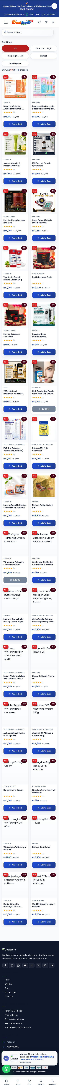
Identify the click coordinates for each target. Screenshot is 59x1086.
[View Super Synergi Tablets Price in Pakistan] (44, 201)
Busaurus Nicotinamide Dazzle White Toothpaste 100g (43, 107)
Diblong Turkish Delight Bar (42, 506)
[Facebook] (5, 965)
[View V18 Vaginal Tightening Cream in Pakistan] (15, 543)
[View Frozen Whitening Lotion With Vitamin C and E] (15, 657)
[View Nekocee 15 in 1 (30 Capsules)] (44, 429)
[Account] (53, 22)
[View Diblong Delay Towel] (44, 828)
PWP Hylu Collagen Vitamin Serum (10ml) (13, 449)
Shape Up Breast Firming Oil (43, 677)
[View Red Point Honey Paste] (44, 258)
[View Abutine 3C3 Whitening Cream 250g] (44, 714)
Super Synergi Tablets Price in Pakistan (42, 221)
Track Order (10, 992)
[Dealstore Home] (22, 22)
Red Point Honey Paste (42, 277)
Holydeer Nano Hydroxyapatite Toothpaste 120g (39, 335)
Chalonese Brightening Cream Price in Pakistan (42, 563)
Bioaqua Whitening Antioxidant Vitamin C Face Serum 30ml (13, 107)
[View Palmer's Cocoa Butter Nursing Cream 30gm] (15, 600)
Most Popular (15, 63)
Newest (43, 56)
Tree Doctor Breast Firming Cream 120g (12, 278)
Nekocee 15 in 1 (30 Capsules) (40, 449)
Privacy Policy (11, 1015)
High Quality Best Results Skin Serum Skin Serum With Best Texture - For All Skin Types (43, 392)
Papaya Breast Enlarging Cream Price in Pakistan (14, 506)
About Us (9, 996)
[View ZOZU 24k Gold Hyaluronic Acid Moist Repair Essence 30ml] (15, 372)
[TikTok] (31, 965)
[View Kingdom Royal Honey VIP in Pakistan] (44, 771)
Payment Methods (13, 1011)
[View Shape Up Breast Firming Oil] (44, 657)
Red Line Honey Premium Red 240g (14, 221)
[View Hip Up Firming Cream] (15, 771)
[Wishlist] (39, 22)
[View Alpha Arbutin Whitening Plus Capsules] (15, 714)
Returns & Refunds (13, 1023)
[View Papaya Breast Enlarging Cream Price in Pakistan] (15, 486)
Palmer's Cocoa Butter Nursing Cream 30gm (13, 620)
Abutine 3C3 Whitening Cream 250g (42, 734)
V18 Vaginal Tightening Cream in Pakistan (13, 563)
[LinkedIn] (51, 965)
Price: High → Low (15, 56)
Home (10, 32)
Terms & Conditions (14, 1019)
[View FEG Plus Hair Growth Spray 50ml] (44, 144)
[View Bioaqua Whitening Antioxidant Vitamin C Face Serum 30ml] (15, 87)
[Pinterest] (45, 965)
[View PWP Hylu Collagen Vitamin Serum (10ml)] (15, 429)
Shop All (9, 984)
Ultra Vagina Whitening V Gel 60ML (14, 848)
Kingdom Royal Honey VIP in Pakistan (43, 791)
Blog (7, 988)
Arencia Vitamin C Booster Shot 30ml (11, 164)
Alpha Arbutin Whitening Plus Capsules (14, 734)
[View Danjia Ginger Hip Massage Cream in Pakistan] (15, 885)
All (15, 48)
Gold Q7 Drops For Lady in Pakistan (43, 905)
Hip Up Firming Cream (13, 790)
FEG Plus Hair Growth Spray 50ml (41, 164)
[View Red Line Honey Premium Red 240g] (15, 201)
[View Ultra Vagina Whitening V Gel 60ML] (15, 828)
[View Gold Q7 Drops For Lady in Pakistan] (44, 885)
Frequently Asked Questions (18, 1027)
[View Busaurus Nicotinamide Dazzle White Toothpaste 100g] (44, 87)
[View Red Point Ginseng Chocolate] (15, 315)
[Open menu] (5, 22)
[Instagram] (12, 965)
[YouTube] (25, 965)
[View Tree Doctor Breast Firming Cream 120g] (15, 258)
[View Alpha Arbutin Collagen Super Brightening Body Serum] (44, 600)
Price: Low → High (43, 48)
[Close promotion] (54, 6)
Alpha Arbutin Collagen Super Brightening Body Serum (43, 620)
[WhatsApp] (18, 965)
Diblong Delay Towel (41, 847)
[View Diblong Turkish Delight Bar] (44, 486)
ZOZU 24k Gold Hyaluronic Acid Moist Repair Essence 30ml (13, 392)
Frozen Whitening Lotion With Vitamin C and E (14, 677)
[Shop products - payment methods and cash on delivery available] (29, 1067)
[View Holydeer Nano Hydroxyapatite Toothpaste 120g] (44, 315)
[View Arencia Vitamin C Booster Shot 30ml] (15, 144)
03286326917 (49, 15)
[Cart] (46, 22)
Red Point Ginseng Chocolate (11, 335)
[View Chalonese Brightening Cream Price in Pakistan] (44, 543)
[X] (38, 965)
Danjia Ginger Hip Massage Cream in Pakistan (12, 905)
